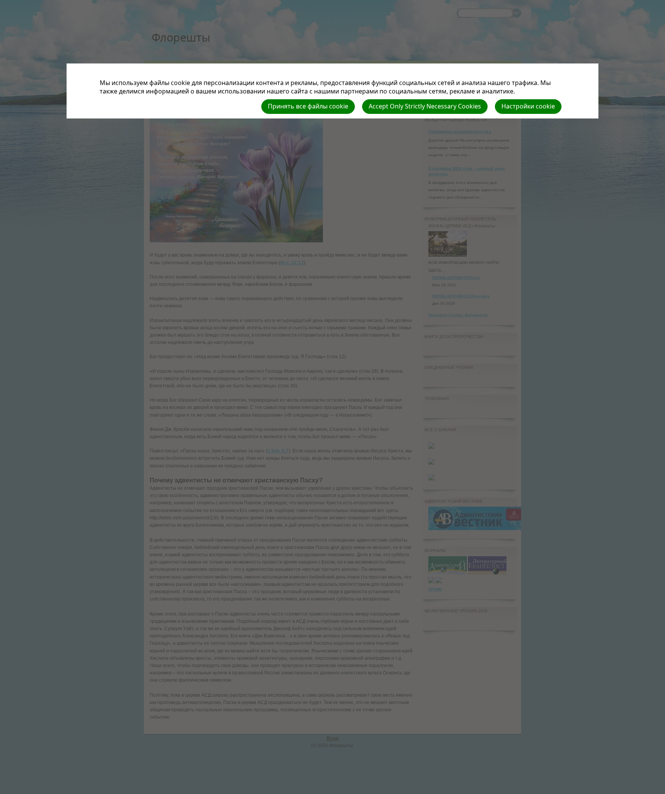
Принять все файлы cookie (308, 106)
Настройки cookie (528, 106)
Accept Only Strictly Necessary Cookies (425, 106)
